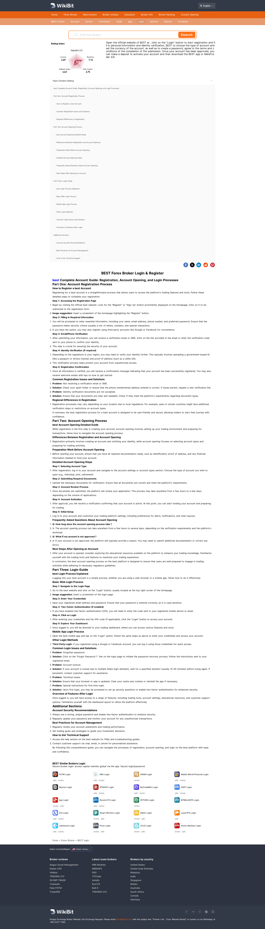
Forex (55, 840)
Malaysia (135, 872)
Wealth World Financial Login (195, 774)
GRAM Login (146, 774)
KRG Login (105, 774)
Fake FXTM (56, 888)
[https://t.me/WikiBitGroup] (193, 911)
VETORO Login (147, 800)
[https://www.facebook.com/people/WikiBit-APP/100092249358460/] (186, 911)
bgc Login (64, 800)
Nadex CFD (56, 868)
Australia (135, 888)
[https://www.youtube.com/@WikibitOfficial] (199, 911)
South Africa (137, 891)
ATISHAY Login (107, 787)
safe (54, 780)
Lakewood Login (67, 825)
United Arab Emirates (141, 868)
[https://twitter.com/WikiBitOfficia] (213, 911)
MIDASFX (97, 868)
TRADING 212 (57, 876)
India (133, 876)
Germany (135, 899)
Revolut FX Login (108, 800)
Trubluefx (55, 884)
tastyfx (96, 880)
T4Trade (96, 876)
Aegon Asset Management (64, 864)
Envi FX (96, 884)
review (61, 780)
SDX (94, 872)
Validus (54, 872)
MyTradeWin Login (149, 787)
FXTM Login (65, 774)
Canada (134, 895)
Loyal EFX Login (188, 813)
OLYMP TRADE (58, 880)
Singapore (135, 880)
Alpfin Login (146, 813)
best (55, 280)
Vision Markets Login (191, 825)
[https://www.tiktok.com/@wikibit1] (206, 911)
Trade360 (55, 891)
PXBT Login (186, 787)
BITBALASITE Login (190, 800)
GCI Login (63, 813)
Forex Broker (68, 840)
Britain (133, 884)
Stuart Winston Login (110, 813)
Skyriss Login (65, 787)
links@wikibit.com (124, 919)
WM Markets (99, 864)
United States (137, 864)
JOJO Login (145, 825)
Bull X (95, 888)
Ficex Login (105, 825)
